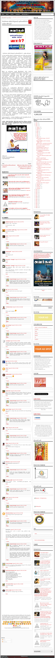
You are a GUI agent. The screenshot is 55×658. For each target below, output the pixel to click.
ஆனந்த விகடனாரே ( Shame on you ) (42, 163)
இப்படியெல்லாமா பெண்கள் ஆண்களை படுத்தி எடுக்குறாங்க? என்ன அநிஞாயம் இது (45, 604)
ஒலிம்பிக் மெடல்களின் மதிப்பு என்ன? (42, 148)
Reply (7, 226)
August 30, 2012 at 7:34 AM (21, 435)
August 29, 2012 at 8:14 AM (15, 461)
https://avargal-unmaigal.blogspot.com (21, 657)
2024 (37, 204)
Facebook (36, 329)
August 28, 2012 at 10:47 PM (19, 221)
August (38, 136)
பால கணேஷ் (8, 340)
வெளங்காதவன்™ (9, 251)
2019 (37, 197)
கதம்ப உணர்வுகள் (8, 325)
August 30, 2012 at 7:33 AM (21, 418)
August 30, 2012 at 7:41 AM (21, 505)
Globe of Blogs (37, 399)
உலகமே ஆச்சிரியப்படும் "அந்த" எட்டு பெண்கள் (44, 161)
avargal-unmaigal (11, 657)
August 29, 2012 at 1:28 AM (15, 340)
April (37, 131)
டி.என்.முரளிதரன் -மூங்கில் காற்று (11, 229)
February (38, 128)
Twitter (36, 331)
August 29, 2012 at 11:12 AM (16, 529)
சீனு (6, 361)
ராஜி (6, 289)
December (38, 188)
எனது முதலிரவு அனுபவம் (44, 241)
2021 (37, 200)
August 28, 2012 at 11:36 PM (22, 229)
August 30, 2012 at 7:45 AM (17, 563)
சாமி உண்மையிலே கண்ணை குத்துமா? (42, 182)
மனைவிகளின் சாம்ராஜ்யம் (40, 146)
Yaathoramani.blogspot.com (11, 570)
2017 (37, 195)
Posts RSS (46, 656)
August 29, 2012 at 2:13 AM (13, 368)
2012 (37, 125)
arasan (7, 497)
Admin (7, 368)
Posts (4, 639)
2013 (37, 189)
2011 (37, 124)
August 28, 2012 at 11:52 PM (17, 251)
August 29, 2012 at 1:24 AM (16, 325)
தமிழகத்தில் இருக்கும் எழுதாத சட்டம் (42, 147)
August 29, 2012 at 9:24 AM (13, 497)
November (38, 186)
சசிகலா (7, 427)
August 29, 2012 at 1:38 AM (12, 361)
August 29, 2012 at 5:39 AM (16, 409)
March (38, 129)
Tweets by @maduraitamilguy (39, 540)
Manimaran (8, 461)
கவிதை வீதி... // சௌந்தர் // (10, 259)
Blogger (43, 290)
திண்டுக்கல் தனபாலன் (9, 221)
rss (35, 337)
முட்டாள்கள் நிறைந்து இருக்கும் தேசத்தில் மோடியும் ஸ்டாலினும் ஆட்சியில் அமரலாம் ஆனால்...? (45, 562)
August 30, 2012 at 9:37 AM (21, 570)
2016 (37, 193)
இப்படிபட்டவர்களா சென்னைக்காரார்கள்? (43, 144)
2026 (37, 207)
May (37, 132)
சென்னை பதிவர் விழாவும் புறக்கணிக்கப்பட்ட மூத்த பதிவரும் (16, 22)
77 (37, 381)
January (38, 127)
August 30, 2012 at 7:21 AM (21, 279)
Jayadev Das (8, 390)
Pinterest (36, 333)
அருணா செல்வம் (8, 409)
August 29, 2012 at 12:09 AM (20, 259)
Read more (28, 182)
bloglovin (36, 335)
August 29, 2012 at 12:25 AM (12, 289)
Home (3, 14)
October (38, 185)
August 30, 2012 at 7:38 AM (21, 469)
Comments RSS (51, 656)
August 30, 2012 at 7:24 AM (21, 317)
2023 (37, 203)
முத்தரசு (7, 235)
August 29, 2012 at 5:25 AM (15, 390)
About (7, 14)
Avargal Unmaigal (13, 279)
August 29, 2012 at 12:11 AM (20, 265)
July (37, 135)
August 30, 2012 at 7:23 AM (21, 297)
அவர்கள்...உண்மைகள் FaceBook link (41, 327)
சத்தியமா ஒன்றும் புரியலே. (44, 570)
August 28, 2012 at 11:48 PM (14, 235)
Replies (8, 241)
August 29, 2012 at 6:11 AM (13, 427)
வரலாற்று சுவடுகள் (9, 374)
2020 (37, 199)
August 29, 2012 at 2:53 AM (17, 374)
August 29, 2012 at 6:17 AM (13, 443)
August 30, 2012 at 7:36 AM (21, 453)
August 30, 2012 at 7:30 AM (21, 383)
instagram (36, 339)
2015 (37, 192)
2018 (37, 196)
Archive (12, 14)
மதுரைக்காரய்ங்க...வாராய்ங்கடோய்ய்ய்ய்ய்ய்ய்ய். (44, 143)
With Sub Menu (25, 14)
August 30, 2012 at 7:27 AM (21, 351)
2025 (37, 206)
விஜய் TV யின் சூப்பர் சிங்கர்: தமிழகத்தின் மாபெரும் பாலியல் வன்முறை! (45, 223)
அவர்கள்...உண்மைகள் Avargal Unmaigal (14, 656)
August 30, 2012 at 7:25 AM (21, 333)
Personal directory (37, 419)
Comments (18, 14)
